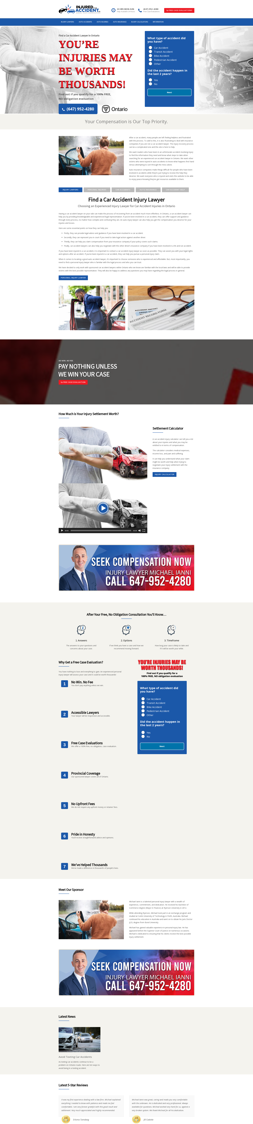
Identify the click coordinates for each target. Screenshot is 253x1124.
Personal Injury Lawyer (73, 277)
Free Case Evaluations (180, 10)
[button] (103, 508)
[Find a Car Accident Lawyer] (79, 9)
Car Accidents (123, 189)
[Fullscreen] (144, 530)
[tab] (70, 189)
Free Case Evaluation (74, 382)
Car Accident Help (175, 189)
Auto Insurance (119, 22)
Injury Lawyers (67, 22)
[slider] (101, 530)
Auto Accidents (85, 22)
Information (158, 22)
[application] (103, 508)
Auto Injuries (102, 22)
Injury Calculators (139, 22)
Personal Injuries (97, 189)
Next (169, 92)
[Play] (62, 530)
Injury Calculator (164, 474)
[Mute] (139, 530)
